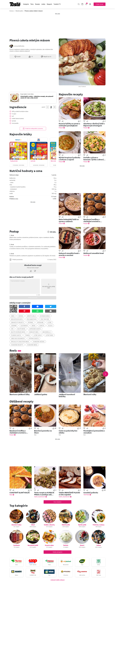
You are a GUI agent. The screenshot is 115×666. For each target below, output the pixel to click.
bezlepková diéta (17, 319)
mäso (33, 325)
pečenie (30, 322)
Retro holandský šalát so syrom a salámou (69, 220)
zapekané (40, 322)
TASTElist (86, 495)
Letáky (43, 4)
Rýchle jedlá (82, 525)
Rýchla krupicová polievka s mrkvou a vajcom (69, 158)
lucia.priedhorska (19, 46)
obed (12, 316)
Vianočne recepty (17, 345)
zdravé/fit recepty (17, 322)
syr (12, 328)
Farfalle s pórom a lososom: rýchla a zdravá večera (93, 158)
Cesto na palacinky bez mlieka (68, 432)
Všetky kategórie (57, 552)
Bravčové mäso (16, 525)
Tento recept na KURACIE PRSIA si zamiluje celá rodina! (44, 494)
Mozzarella (47, 332)
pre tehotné (45, 319)
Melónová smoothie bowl (93, 253)
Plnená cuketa (16, 335)
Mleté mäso (21, 328)
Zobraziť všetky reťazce (57, 580)
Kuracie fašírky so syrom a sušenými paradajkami (69, 125)
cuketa (41, 325)
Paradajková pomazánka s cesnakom (94, 432)
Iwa (35, 435)
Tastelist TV (57, 4)
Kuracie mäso (49, 545)
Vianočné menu (32, 345)
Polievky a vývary (98, 525)
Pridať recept (99, 4)
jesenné (14, 325)
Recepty (37, 4)
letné (49, 322)
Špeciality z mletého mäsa (20, 341)
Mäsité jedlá (19, 11)
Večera (98, 545)
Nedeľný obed (33, 332)
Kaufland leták (14, 161)
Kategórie (26, 4)
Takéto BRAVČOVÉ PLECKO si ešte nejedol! (69, 494)
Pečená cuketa (34, 338)
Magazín (49, 4)
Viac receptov (57, 502)
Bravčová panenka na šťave (43, 432)
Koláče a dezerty (49, 525)
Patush (61, 128)
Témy (32, 4)
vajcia (50, 325)
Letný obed (49, 335)
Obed (33, 525)
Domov (12, 11)
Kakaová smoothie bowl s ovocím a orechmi (69, 254)
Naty (11, 495)
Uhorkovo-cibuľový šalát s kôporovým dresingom (94, 125)
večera (20, 316)
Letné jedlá (38, 335)
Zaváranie (16, 545)
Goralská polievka (90, 493)
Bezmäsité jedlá (33, 545)
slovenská (24, 325)
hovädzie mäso (45, 316)
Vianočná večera (38, 341)
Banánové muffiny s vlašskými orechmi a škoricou (91, 220)
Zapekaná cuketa (35, 328)
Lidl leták (33, 161)
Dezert (82, 545)
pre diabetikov (32, 319)
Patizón (65, 545)
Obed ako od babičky (18, 338)
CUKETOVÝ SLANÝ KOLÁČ (20, 493)
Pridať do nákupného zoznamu (34, 128)
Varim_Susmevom (39, 497)
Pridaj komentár (33, 297)
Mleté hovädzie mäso (18, 332)
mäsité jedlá (31, 316)
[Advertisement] (57, 25)
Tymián (27, 335)
